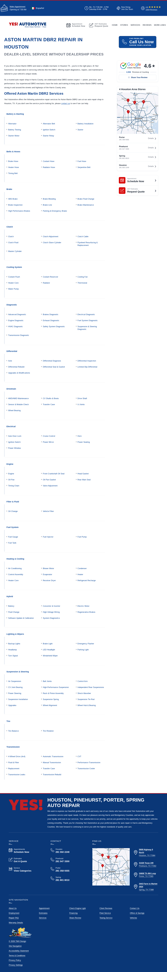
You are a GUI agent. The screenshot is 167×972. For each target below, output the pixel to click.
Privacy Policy (15, 960)
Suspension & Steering (17, 671)
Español (40, 8)
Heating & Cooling (15, 559)
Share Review (75, 918)
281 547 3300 (124, 149)
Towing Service (106, 918)
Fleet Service (105, 913)
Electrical (11, 426)
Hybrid (9, 596)
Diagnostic (11, 305)
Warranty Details (16, 922)
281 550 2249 (124, 167)
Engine (9, 464)
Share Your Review (139, 77)
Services (135, 25)
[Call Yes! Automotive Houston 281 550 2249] (69, 850)
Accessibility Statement (19, 951)
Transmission (13, 747)
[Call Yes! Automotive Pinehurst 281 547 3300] (69, 860)
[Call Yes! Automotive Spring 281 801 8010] (69, 878)
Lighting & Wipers (15, 634)
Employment (14, 913)
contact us (65, 103)
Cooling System (14, 267)
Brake (9, 189)
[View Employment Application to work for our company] (124, 8)
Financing (73, 913)
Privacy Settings (16, 965)
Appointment (44, 908)
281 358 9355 (124, 140)
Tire (8, 721)
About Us (13, 908)
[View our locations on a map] (111, 867)
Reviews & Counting (137, 72)
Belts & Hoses (13, 151)
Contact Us (134, 908)
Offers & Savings (137, 913)
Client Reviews (106, 908)
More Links (160, 25)
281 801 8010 (124, 158)
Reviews (147, 25)
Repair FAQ (14, 918)
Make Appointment (17, 6)
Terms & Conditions (17, 955)
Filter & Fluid (12, 501)
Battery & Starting (15, 114)
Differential (11, 351)
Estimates (43, 913)
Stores (124, 25)
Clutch (9, 227)
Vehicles (133, 918)
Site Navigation (15, 946)
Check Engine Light (77, 908)
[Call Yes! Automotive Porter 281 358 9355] (69, 869)
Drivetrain (11, 389)
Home (115, 25)
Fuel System (12, 527)
